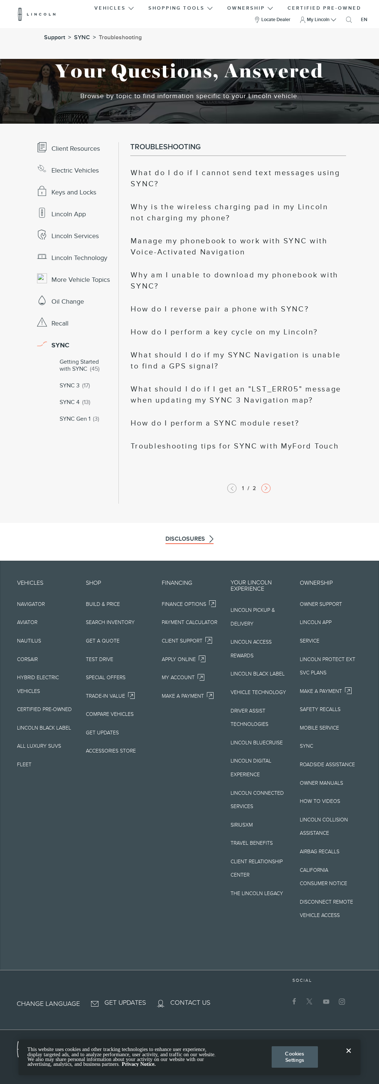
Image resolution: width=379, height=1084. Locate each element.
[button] (114, 7)
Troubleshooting (120, 37)
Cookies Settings (294, 1057)
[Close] (349, 1056)
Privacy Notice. (139, 1064)
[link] (236, 178)
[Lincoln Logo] (37, 14)
